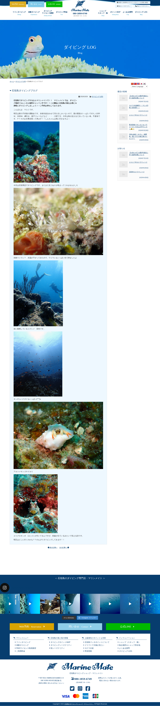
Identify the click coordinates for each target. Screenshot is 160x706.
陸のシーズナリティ (143, 6)
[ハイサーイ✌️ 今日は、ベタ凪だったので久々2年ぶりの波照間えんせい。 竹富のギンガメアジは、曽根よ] (50, 604)
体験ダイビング (34, 13)
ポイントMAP (115, 13)
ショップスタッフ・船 (103, 13)
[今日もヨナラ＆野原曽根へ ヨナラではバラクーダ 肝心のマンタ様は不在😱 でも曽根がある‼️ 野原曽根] (130, 604)
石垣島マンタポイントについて (97, 642)
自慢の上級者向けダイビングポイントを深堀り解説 (133, 2)
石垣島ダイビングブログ (25, 90)
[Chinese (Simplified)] (132, 84)
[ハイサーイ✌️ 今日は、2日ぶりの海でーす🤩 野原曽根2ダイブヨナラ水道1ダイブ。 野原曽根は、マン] (70, 604)
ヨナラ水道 (89, 648)
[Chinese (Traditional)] (135, 84)
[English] (138, 84)
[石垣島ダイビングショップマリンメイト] (80, 670)
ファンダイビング (19, 13)
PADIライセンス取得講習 (26, 648)
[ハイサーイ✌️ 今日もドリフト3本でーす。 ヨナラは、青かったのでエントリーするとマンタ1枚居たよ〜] (110, 604)
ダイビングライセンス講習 (48, 13)
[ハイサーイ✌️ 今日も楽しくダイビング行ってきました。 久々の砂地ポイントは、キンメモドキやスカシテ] (90, 604)
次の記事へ (63, 547)
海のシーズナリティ (124, 6)
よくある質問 (128, 13)
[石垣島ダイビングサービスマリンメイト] (80, 11)
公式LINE (54, 4)
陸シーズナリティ (58, 648)
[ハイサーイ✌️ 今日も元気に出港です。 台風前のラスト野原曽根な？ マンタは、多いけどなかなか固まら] (10, 604)
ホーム (12, 81)
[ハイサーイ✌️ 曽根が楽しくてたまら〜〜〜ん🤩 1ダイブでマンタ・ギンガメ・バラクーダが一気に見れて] (30, 604)
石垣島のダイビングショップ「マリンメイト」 (79, 704)
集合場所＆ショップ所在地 (129, 645)
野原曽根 (88, 651)
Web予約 (18, 4)
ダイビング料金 (61, 13)
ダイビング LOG (141, 13)
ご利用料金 (20, 651)
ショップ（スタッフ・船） (129, 642)
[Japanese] (141, 84)
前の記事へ (53, 547)
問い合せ (36, 4)
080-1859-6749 (80, 13)
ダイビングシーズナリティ (61, 645)
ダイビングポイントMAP (60, 642)
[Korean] (144, 84)
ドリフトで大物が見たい (94, 645)
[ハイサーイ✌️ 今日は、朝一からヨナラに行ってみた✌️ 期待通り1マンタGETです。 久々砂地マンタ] (150, 604)
